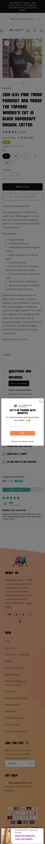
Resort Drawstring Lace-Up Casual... (25, 837)
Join (22, 433)
